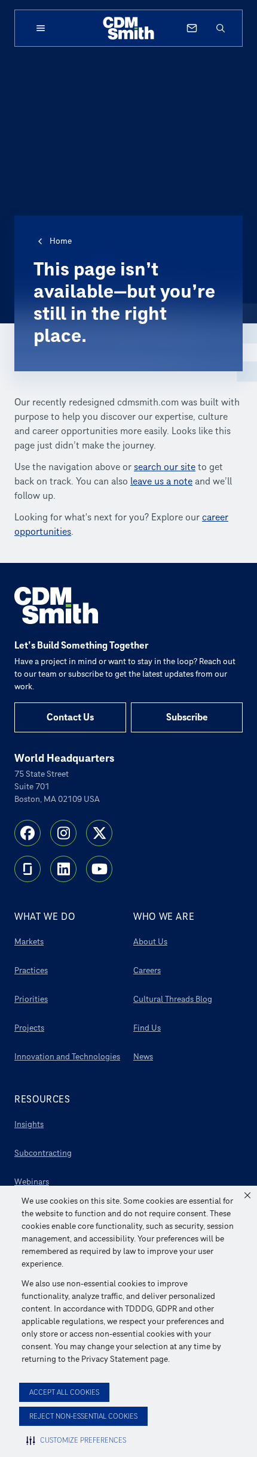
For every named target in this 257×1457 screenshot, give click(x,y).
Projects (29, 1028)
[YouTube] (99, 869)
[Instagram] (63, 833)
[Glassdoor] (27, 869)
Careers (147, 970)
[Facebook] (27, 833)
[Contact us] (192, 28)
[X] (99, 833)
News (143, 1056)
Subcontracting (43, 1153)
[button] (247, 1195)
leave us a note (161, 481)
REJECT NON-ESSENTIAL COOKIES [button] (83, 1416)
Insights (29, 1124)
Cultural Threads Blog (172, 999)
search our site (164, 467)
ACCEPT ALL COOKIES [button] (64, 1393)
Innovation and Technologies (67, 1056)
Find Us (147, 1028)
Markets (29, 941)
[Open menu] (40, 28)
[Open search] (220, 28)
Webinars (31, 1182)
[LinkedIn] (63, 869)
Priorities (31, 999)
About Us (150, 941)
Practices (31, 970)
